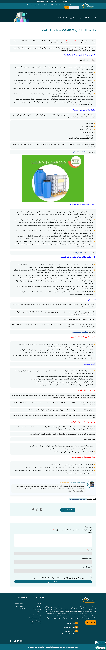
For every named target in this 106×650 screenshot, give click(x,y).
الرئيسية (72, 4)
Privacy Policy (37, 609)
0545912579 (53, 1)
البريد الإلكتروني (86, 558)
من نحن (39, 603)
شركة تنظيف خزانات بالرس (80, 152)
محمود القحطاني (76, 482)
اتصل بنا (58, 4)
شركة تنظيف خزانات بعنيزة (80, 332)
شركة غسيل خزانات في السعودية (77, 499)
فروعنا (26, 4)
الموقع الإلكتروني (87, 566)
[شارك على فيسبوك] (41, 509)
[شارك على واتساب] (36, 509)
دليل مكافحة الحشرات (35, 615)
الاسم (89, 549)
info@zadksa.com (42, 1)
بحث (67, 7)
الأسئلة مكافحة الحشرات (34, 618)
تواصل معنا (89, 622)
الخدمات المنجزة (48, 4)
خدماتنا (65, 4)
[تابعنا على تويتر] (18, 641)
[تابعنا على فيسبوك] (21, 641)
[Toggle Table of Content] (93, 60)
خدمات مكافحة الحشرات (20, 607)
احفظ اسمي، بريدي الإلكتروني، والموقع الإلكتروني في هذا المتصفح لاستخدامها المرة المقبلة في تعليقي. (62, 578)
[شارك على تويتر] (32, 509)
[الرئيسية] (95, 18)
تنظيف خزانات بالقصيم (76, 252)
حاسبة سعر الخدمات (36, 4)
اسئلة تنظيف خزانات (35, 624)
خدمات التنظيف (88, 18)
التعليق (89, 532)
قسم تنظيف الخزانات (35, 621)
